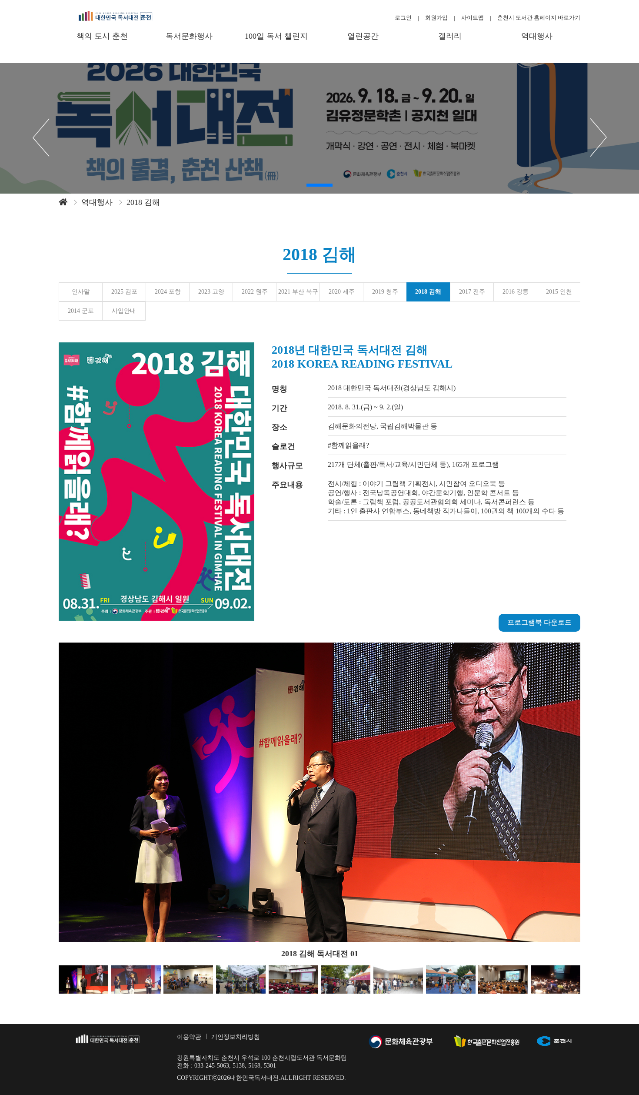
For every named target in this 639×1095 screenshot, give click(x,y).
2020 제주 (342, 291)
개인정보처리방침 (235, 1037)
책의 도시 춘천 (102, 36)
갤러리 (450, 36)
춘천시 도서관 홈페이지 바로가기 (538, 17)
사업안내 (124, 311)
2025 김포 (124, 291)
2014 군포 (81, 311)
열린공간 (363, 36)
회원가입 (436, 17)
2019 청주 (385, 291)
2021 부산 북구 (298, 291)
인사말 (81, 291)
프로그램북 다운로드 (539, 622)
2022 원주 (255, 291)
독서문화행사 (189, 36)
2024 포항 (168, 291)
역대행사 (536, 36)
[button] (319, 185)
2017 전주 (472, 291)
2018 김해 (428, 291)
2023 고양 (211, 291)
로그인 (403, 17)
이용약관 (189, 1037)
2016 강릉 (516, 291)
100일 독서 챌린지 (276, 36)
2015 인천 (559, 291)
